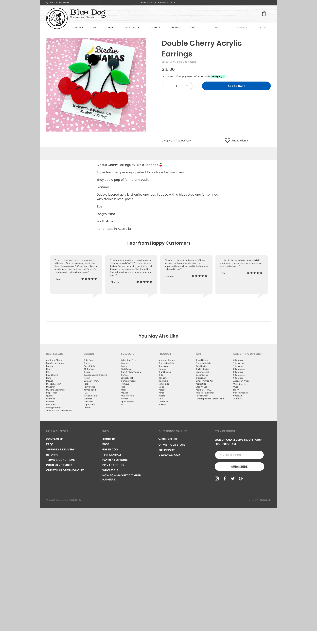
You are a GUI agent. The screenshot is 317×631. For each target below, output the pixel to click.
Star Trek (88, 398)
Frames (175, 27)
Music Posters (127, 395)
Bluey (49, 369)
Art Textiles (201, 383)
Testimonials (112, 455)
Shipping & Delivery (60, 449)
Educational (127, 377)
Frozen (87, 377)
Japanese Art (202, 372)
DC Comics (89, 369)
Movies (124, 392)
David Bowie (52, 375)
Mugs (161, 386)
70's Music (238, 366)
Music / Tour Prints (205, 392)
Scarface (50, 398)
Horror (49, 377)
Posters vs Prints (59, 465)
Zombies (237, 398)
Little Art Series (203, 386)
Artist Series (201, 366)
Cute (235, 386)
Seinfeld (50, 401)
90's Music (238, 377)
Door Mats (163, 366)
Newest (124, 398)
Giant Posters (164, 372)
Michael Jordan (53, 383)
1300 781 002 (169, 439)
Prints (161, 392)
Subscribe (239, 466)
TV (122, 404)
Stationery (163, 401)
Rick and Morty (91, 395)
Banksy (49, 366)
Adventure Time (128, 360)
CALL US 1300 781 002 (59, 2)
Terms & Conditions (60, 460)
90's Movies (239, 375)
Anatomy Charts (54, 360)
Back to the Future (55, 363)
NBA (86, 392)
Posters (77, 27)
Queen (49, 395)
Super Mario (89, 404)
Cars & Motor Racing (131, 372)
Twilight (87, 407)
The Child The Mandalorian (59, 410)
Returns (52, 455)
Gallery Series (202, 369)
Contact (241, 27)
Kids (123, 386)
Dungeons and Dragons (95, 375)
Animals (125, 363)
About (218, 27)
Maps (123, 389)
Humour (125, 383)
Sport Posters (127, 401)
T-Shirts (154, 27)
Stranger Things (53, 407)
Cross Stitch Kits (166, 363)
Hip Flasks (163, 380)
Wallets (162, 404)
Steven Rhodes (240, 392)
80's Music (238, 372)
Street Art (237, 395)
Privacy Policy (113, 465)
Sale (160, 398)
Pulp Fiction (51, 392)
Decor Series (202, 375)
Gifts (111, 27)
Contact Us (54, 439)
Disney (87, 372)
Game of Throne (91, 380)
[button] (228, 140)
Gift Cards (132, 27)
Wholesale (110, 470)
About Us (109, 439)
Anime (124, 366)
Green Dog (110, 449)
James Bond (90, 389)
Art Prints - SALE (203, 389)
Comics (124, 375)
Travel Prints (202, 360)
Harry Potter (89, 386)
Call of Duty (89, 366)
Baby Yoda (89, 360)
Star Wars (50, 404)
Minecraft (50, 386)
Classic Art (201, 377)
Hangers (162, 377)
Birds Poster (126, 369)
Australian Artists (241, 380)
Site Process (260, 500)
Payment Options (115, 460)
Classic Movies (240, 383)
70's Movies (238, 363)
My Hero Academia (55, 389)
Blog (263, 27)
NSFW (236, 389)
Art (95, 27)
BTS (48, 372)
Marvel (49, 380)
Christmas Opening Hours (65, 470)
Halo (86, 383)
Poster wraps (202, 395)
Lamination (164, 383)
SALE (193, 27)
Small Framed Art (204, 380)
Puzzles (161, 395)
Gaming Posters (128, 380)
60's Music (238, 360)
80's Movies (239, 369)
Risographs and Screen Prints (210, 398)
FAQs (49, 444)
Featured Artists (203, 363)
